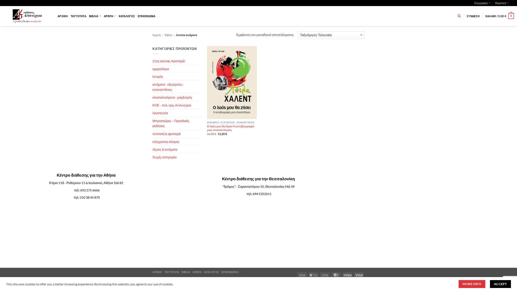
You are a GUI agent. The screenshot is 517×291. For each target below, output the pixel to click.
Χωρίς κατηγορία (164, 157)
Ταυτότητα (78, 16)
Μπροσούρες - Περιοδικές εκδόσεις (170, 123)
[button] (473, 16)
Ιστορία (157, 76)
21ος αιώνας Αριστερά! (168, 61)
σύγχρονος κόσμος (166, 141)
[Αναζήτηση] (459, 16)
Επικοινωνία (147, 16)
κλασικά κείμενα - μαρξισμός (172, 97)
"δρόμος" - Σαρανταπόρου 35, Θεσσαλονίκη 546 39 (258, 186)
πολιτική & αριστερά (166, 134)
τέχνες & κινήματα (164, 149)
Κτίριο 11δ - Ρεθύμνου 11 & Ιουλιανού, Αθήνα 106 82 (86, 183)
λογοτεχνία (160, 113)
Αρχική (63, 16)
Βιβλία (93, 16)
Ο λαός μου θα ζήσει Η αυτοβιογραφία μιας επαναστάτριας (230, 128)
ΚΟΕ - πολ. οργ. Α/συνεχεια (171, 105)
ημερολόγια (160, 69)
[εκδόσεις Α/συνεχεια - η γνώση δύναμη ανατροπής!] (27, 16)
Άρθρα (108, 16)
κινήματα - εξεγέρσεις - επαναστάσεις (168, 87)
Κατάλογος (127, 16)
